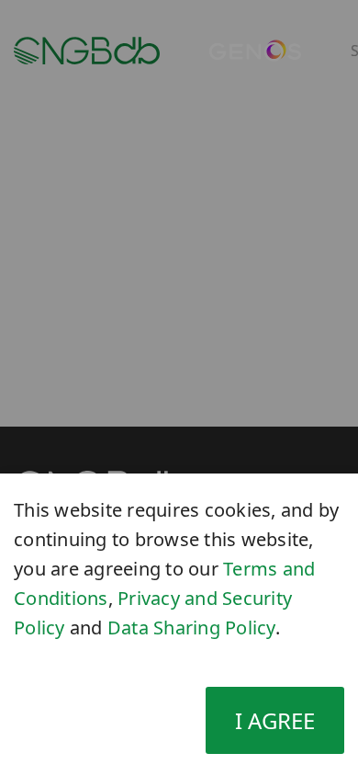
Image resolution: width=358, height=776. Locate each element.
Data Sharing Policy (191, 627)
